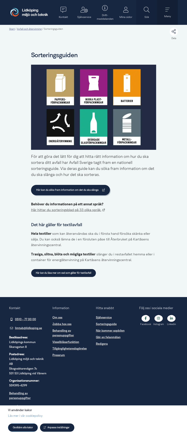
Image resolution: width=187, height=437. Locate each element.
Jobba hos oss (61, 324)
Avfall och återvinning (29, 29)
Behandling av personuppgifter (63, 333)
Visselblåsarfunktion (65, 342)
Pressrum (71, 355)
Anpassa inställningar (58, 427)
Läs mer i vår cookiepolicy (25, 416)
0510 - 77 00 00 (25, 319)
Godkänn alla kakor (23, 427)
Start (12, 29)
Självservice (104, 318)
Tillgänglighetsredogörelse (69, 349)
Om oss (57, 318)
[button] (63, 12)
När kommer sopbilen (110, 331)
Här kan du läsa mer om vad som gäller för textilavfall (63, 273)
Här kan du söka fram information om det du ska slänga (67, 190)
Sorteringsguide (106, 324)
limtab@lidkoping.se (28, 328)
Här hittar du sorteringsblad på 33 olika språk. (68, 210)
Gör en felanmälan (108, 337)
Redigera (102, 344)
